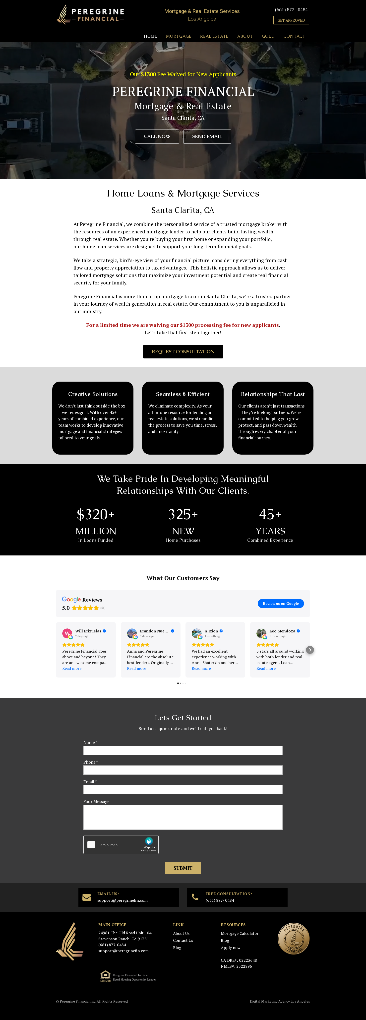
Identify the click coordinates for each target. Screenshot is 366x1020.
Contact (294, 36)
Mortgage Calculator (239, 933)
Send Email (207, 136)
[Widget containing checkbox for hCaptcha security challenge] (121, 844)
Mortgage (178, 36)
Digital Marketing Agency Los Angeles (280, 1001)
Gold (268, 36)
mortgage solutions (115, 275)
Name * (90, 742)
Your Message (96, 801)
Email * (90, 782)
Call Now (157, 136)
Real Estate (214, 36)
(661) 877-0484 (112, 945)
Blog (177, 947)
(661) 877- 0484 (291, 9)
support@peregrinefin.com (122, 900)
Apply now (231, 947)
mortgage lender (165, 231)
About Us (181, 933)
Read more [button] (71, 668)
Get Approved (291, 20)
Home (150, 36)
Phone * (90, 762)
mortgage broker (257, 224)
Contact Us (183, 940)
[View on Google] (67, 633)
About (245, 36)
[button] (56, 650)
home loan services (103, 246)
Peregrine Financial (95, 296)
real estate (175, 303)
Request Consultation (183, 351)
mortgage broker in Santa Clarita (199, 296)
